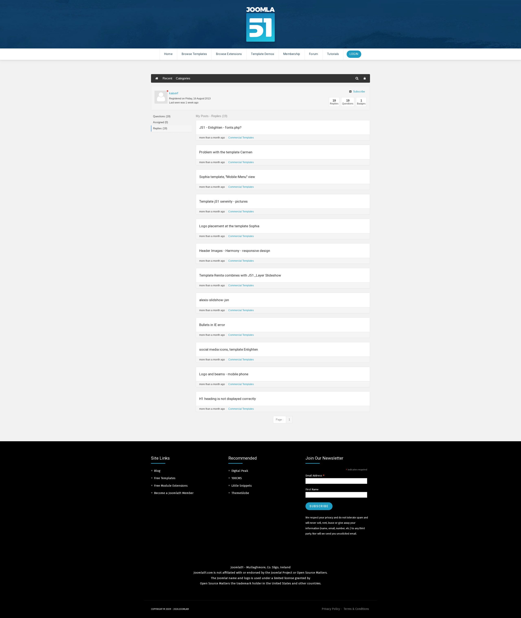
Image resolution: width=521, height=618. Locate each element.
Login (354, 54)
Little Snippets (241, 485)
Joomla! (222, 578)
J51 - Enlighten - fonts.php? (220, 127)
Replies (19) (160, 128)
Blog (157, 471)
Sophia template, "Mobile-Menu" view (227, 177)
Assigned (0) (160, 122)
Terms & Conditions (356, 609)
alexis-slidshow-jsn (214, 300)
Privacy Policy (331, 609)
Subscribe (358, 91)
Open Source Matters (312, 572)
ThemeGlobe (240, 493)
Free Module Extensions (171, 485)
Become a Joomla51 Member (174, 493)
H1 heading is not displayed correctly (227, 399)
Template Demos (262, 54)
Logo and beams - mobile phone (223, 374)
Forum (313, 54)
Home (168, 54)
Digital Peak (239, 471)
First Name (312, 489)
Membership (291, 54)
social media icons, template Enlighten (228, 349)
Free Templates (164, 478)
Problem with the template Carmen (225, 152)
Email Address (315, 475)
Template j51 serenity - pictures (223, 201)
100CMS (236, 478)
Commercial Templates (241, 137)
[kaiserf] (160, 97)
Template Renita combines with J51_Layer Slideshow (240, 275)
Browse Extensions (229, 54)
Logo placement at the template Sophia (229, 226)
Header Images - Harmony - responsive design (234, 251)
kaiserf (173, 93)
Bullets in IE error (212, 325)
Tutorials (333, 54)
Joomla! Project (281, 572)
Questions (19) (161, 116)
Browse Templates (194, 54)
